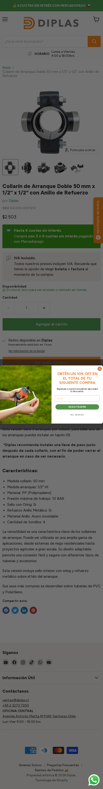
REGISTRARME (77, 407)
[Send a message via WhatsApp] (94, 780)
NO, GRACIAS (77, 415)
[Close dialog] (100, 369)
